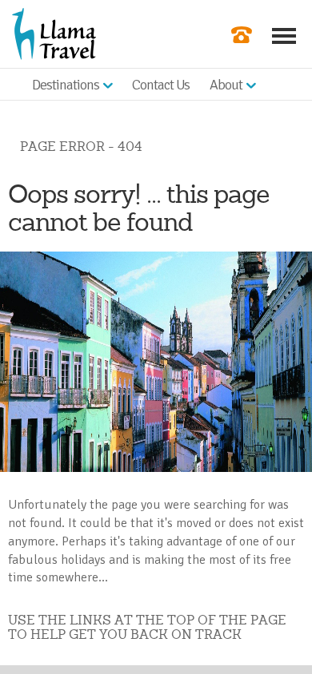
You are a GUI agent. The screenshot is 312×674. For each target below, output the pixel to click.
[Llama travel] (54, 33)
